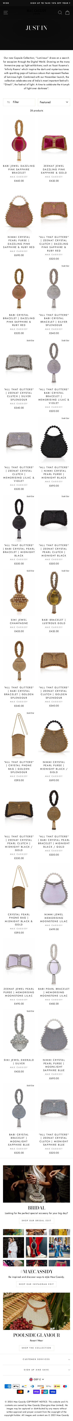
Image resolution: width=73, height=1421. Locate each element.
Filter (15, 102)
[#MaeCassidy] (36, 1247)
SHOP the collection (36, 1348)
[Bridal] (36, 1184)
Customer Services (36, 1359)
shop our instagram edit (36, 1284)
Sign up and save (36, 1369)
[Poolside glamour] (36, 1311)
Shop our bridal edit (36, 1220)
